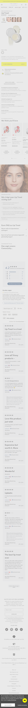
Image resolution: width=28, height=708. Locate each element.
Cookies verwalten (22, 705)
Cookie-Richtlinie (11, 700)
